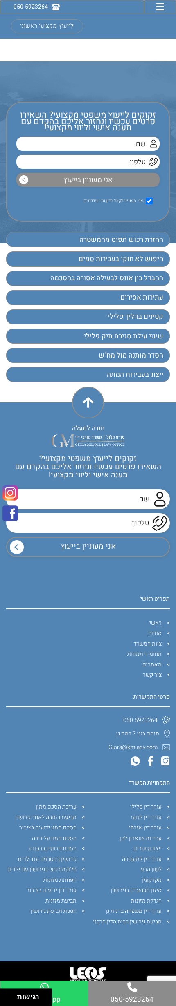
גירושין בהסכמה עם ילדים (47, 859)
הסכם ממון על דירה (54, 838)
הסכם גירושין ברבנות (53, 848)
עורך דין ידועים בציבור (52, 890)
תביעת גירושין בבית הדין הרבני (127, 921)
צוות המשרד (148, 643)
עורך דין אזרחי (145, 827)
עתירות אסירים (141, 297)
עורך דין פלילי (146, 807)
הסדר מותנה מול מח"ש (131, 355)
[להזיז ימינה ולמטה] (11, 999)
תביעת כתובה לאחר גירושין (46, 817)
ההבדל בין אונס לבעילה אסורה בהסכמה (106, 278)
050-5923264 (140, 720)
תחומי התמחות (144, 654)
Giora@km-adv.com (133, 747)
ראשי (155, 623)
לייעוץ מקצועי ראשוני (47, 26)
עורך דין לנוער (146, 817)
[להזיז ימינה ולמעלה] (11, 995)
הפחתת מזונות (60, 880)
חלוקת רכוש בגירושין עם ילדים (42, 869)
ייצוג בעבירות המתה (135, 374)
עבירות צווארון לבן (141, 838)
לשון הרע (151, 869)
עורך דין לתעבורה (142, 859)
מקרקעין (152, 880)
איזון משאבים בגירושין (136, 890)
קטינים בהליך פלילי (135, 316)
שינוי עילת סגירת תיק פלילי (123, 336)
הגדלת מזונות (146, 900)
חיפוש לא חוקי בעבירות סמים (121, 259)
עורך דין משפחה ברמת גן (134, 911)
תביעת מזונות (61, 900)
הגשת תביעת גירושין (53, 911)
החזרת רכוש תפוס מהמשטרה (121, 240)
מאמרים (152, 664)
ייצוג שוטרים (147, 848)
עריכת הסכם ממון (56, 807)
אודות (155, 633)
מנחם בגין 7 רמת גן (137, 733)
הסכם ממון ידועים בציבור (48, 827)
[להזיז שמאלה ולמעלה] (6, 995)
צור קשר (152, 675)
